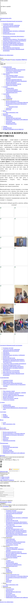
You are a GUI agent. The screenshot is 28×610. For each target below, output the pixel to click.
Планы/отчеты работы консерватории (15, 69)
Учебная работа (10, 88)
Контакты (5, 114)
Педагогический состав (9, 33)
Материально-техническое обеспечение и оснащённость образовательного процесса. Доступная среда (14, 361)
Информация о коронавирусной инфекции (17, 119)
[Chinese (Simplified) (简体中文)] (18, 59)
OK (10, 506)
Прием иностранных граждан (13, 84)
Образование (6, 29)
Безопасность (9, 116)
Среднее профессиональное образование (16, 81)
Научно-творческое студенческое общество (17, 102)
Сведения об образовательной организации (11, 21)
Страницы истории (8, 380)
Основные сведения (8, 23)
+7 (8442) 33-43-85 (4, 477)
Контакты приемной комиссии (14, 79)
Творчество (9, 108)
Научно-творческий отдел (12, 101)
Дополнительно (7, 115)
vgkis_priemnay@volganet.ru (7, 480)
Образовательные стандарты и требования (14, 31)
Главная (5, 126)
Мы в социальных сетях (12, 112)
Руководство (6, 32)
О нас (4, 422)
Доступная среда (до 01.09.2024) (11, 370)
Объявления (9, 98)
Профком (8, 96)
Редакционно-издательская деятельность (16, 103)
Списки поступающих (11, 85)
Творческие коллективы (9, 440)
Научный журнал (13, 106)
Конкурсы (8, 109)
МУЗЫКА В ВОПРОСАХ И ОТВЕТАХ (13, 129)
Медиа (4, 111)
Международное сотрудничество (11, 47)
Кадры (7, 95)
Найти (2, 64)
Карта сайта (3, 428)
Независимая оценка (11, 123)
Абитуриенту (6, 74)
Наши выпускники (11, 68)
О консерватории (7, 66)
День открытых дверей (12, 75)
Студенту (5, 86)
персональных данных (5, 502)
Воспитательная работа (12, 89)
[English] (7, 59)
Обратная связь (4, 471)
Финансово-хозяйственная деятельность (13, 43)
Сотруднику (6, 94)
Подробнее (6, 506)
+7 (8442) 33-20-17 (4, 478)
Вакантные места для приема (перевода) (16, 532)
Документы (6, 28)
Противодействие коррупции (13, 118)
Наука (7, 105)
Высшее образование (11, 82)
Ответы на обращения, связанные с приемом (14, 392)
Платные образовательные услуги (11, 42)
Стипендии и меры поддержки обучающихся (14, 40)
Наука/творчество (4, 429)
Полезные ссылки (10, 122)
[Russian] (2, 59)
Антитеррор (9, 121)
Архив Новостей (7, 127)
